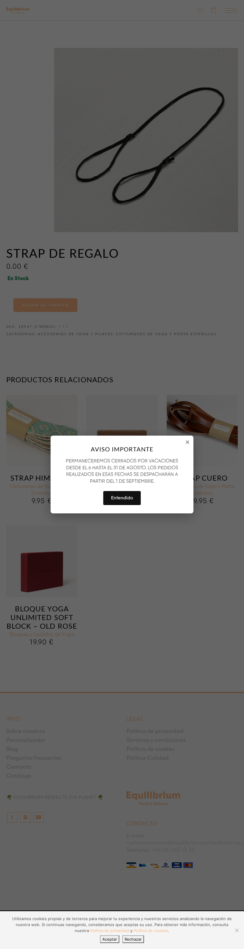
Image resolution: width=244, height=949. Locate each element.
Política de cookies (151, 930)
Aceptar (109, 939)
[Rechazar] (237, 930)
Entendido (122, 498)
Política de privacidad (109, 930)
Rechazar (133, 939)
